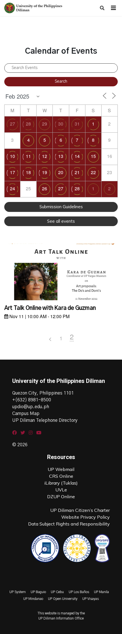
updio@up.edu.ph (30, 406)
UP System (17, 592)
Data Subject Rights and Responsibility (69, 524)
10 (12, 156)
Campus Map (25, 413)
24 (12, 188)
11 (28, 156)
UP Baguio (38, 592)
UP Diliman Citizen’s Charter (80, 510)
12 (44, 156)
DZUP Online (61, 496)
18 (28, 172)
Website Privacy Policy (85, 517)
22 (93, 172)
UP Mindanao (33, 598)
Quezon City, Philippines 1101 (43, 393)
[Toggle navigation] (113, 8)
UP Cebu (57, 592)
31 (77, 123)
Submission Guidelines (61, 206)
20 (60, 172)
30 (60, 123)
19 (44, 172)
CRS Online (61, 476)
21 (77, 172)
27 (12, 123)
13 (60, 156)
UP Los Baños (79, 592)
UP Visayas (90, 598)
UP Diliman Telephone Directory (44, 420)
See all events (61, 221)
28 (28, 123)
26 (44, 188)
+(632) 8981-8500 (31, 400)
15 (93, 156)
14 (77, 156)
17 (12, 172)
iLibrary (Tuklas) (61, 483)
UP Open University (62, 598)
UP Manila (101, 592)
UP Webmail (61, 469)
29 (44, 123)
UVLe (61, 490)
